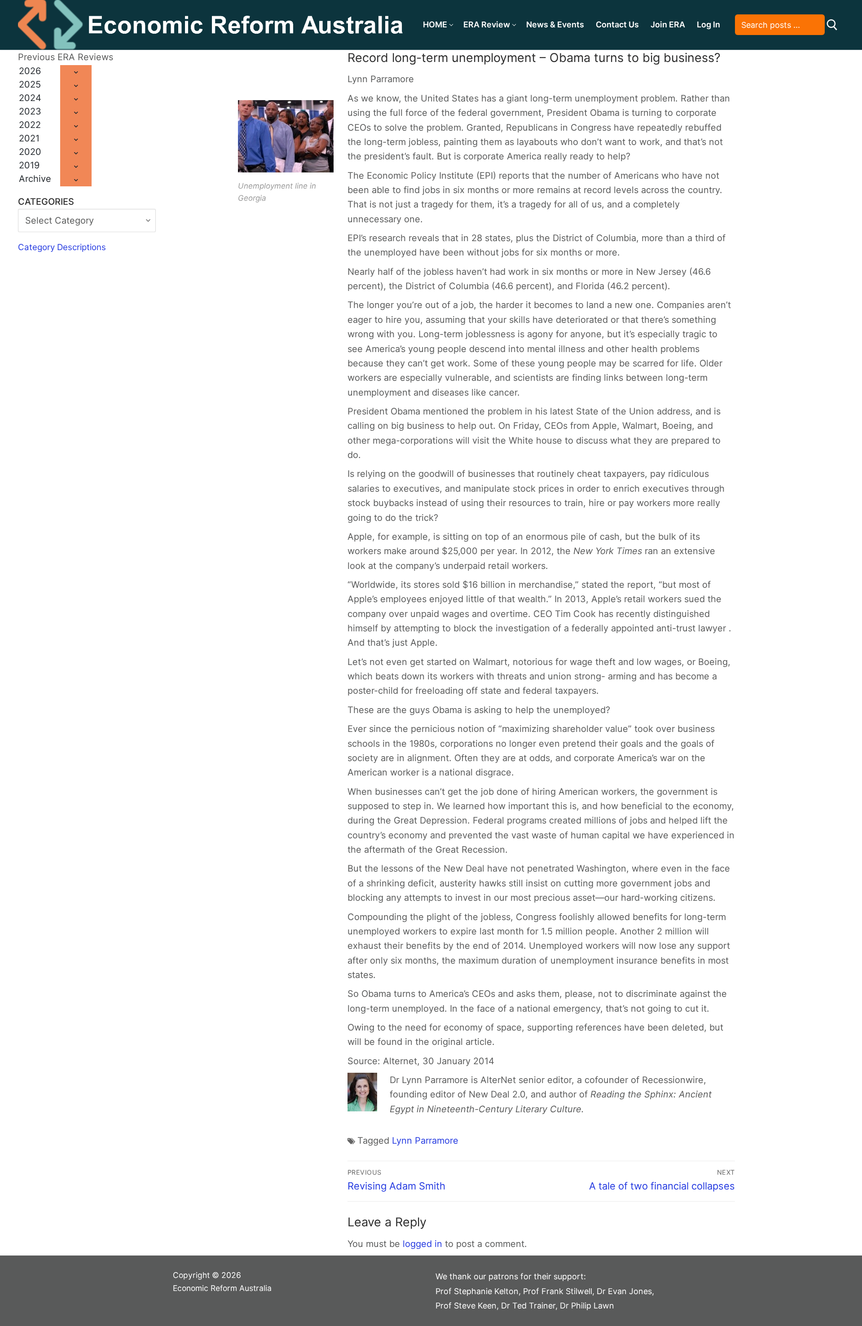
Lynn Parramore (425, 1140)
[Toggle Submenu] (76, 72)
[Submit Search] (832, 25)
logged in (422, 1243)
